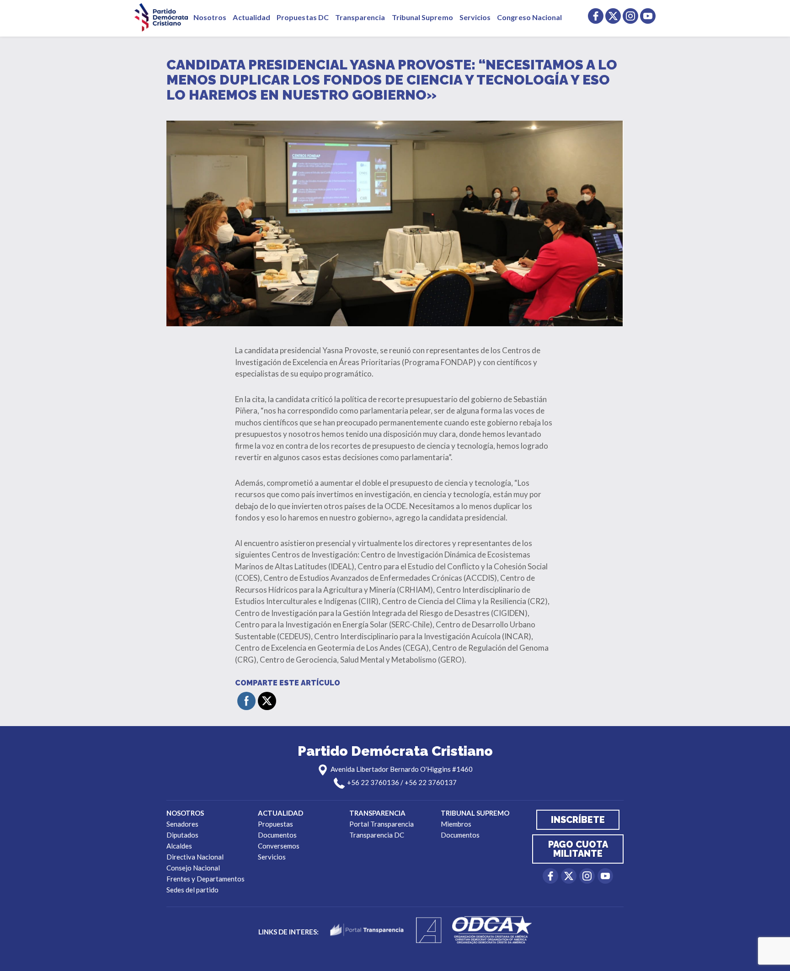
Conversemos (278, 846)
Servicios (475, 17)
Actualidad (251, 17)
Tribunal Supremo (422, 17)
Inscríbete (578, 819)
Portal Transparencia (381, 824)
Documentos (277, 835)
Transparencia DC (376, 835)
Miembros (456, 824)
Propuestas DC (303, 17)
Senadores (182, 824)
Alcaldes (179, 846)
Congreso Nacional (529, 17)
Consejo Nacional (193, 868)
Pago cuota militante (578, 849)
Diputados (182, 835)
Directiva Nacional (195, 857)
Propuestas (275, 824)
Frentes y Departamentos (205, 879)
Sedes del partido (192, 890)
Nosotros (209, 17)
